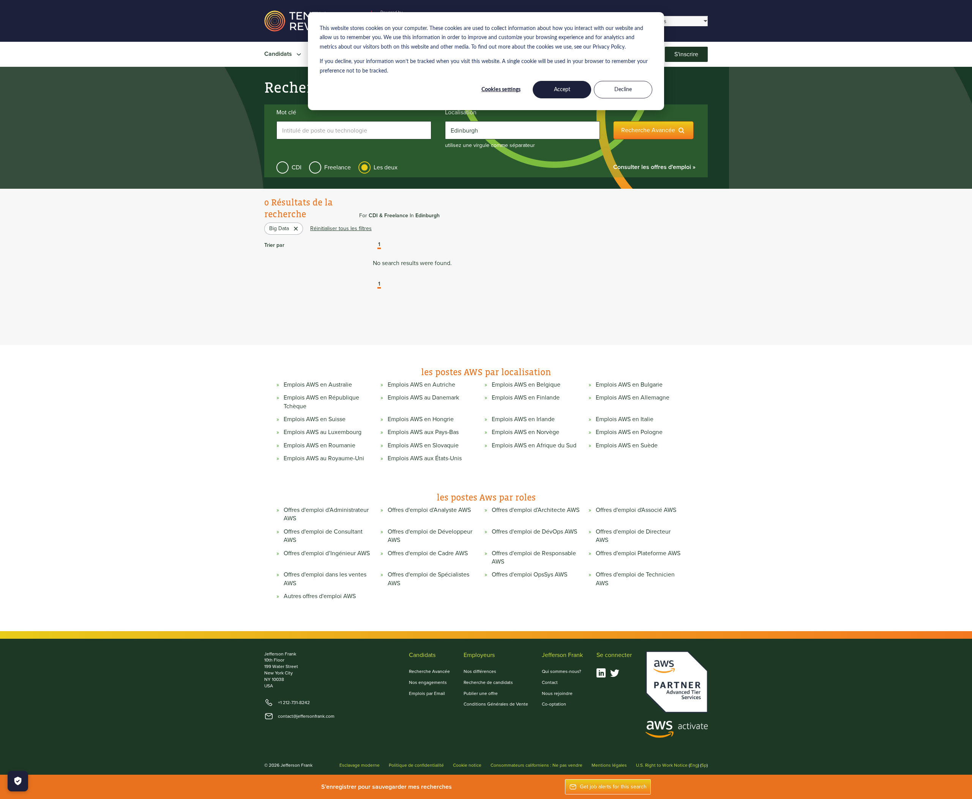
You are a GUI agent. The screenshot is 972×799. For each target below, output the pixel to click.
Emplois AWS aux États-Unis (425, 458)
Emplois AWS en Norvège (525, 432)
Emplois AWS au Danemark (423, 397)
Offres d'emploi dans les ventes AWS (325, 578)
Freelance (337, 167)
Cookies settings (501, 89)
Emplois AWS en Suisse (315, 419)
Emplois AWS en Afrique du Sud (534, 445)
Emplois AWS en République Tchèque (321, 401)
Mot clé (286, 112)
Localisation (461, 112)
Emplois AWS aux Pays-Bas (423, 432)
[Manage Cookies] (18, 781)
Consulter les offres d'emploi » (654, 167)
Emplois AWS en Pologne (629, 432)
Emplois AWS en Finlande (526, 397)
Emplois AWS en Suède (627, 445)
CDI (296, 167)
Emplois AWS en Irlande (523, 419)
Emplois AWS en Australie (318, 385)
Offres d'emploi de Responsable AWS (534, 557)
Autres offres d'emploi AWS (320, 596)
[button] (373, 245)
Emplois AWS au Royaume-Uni (324, 458)
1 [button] (379, 245)
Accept (562, 89)
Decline (623, 89)
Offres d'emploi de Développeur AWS (430, 535)
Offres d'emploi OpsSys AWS (529, 574)
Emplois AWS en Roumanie (319, 445)
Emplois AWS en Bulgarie (629, 385)
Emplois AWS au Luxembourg (322, 432)
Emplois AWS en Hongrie (421, 419)
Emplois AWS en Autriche (421, 385)
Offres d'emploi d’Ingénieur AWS (327, 553)
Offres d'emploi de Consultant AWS (323, 535)
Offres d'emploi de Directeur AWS (633, 535)
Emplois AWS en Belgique (526, 385)
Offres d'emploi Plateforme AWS (638, 553)
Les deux (386, 167)
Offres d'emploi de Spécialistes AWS (428, 578)
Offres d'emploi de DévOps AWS (534, 531)
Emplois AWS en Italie (624, 419)
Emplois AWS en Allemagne (632, 397)
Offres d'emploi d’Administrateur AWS (326, 514)
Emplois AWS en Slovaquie (423, 445)
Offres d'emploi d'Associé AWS (636, 510)
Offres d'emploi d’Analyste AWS (429, 510)
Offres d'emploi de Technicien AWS (635, 578)
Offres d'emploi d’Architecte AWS (535, 510)
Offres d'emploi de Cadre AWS (428, 553)
